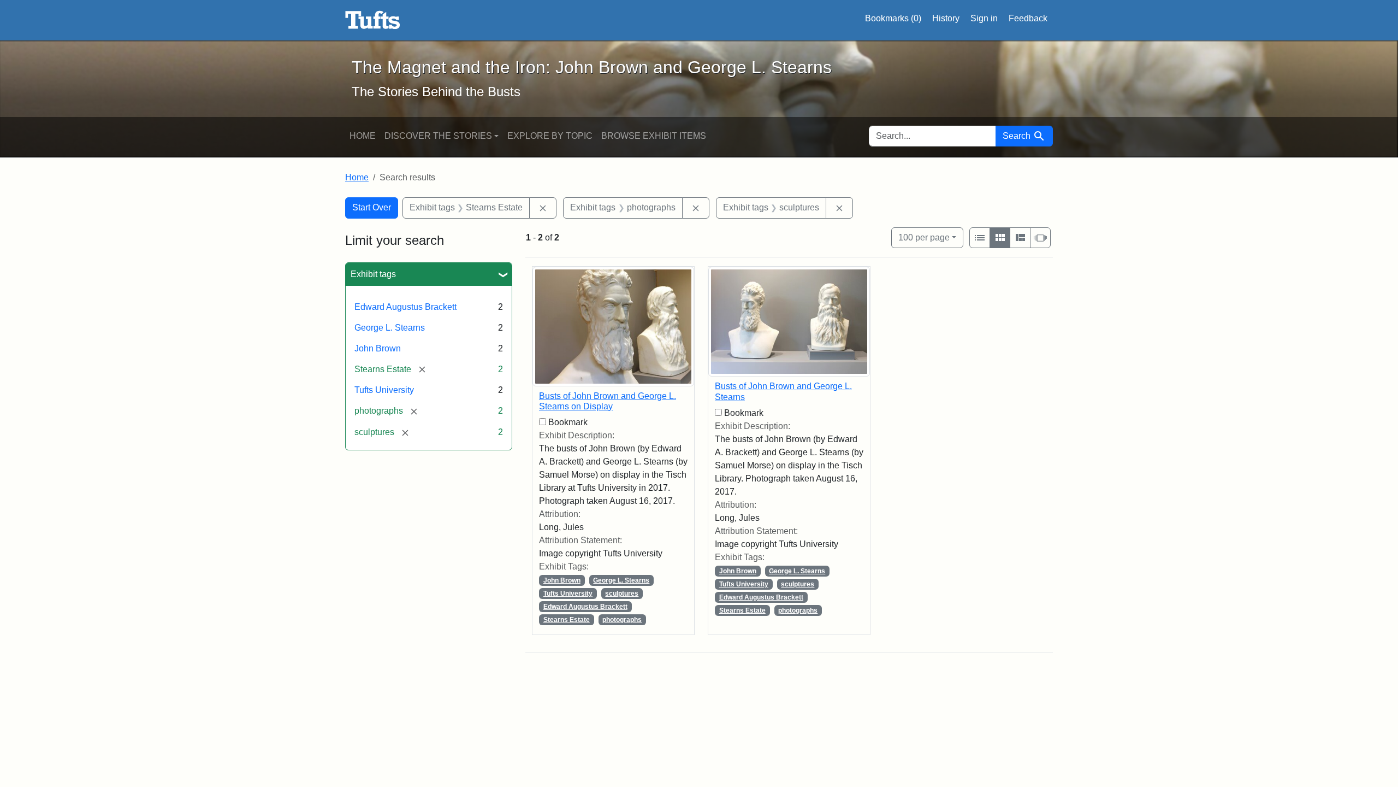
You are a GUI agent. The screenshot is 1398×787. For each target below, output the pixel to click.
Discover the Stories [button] (438, 135)
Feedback (1028, 18)
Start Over (371, 207)
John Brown (377, 348)
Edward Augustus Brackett (405, 307)
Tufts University (384, 390)
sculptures (621, 593)
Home (363, 135)
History (945, 18)
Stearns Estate (566, 620)
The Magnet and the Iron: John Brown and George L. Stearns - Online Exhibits (372, 20)
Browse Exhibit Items (653, 135)
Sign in (984, 18)
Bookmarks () (893, 18)
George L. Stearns (389, 327)
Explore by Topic (550, 135)
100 (924, 237)
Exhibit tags (373, 274)
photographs (622, 620)
